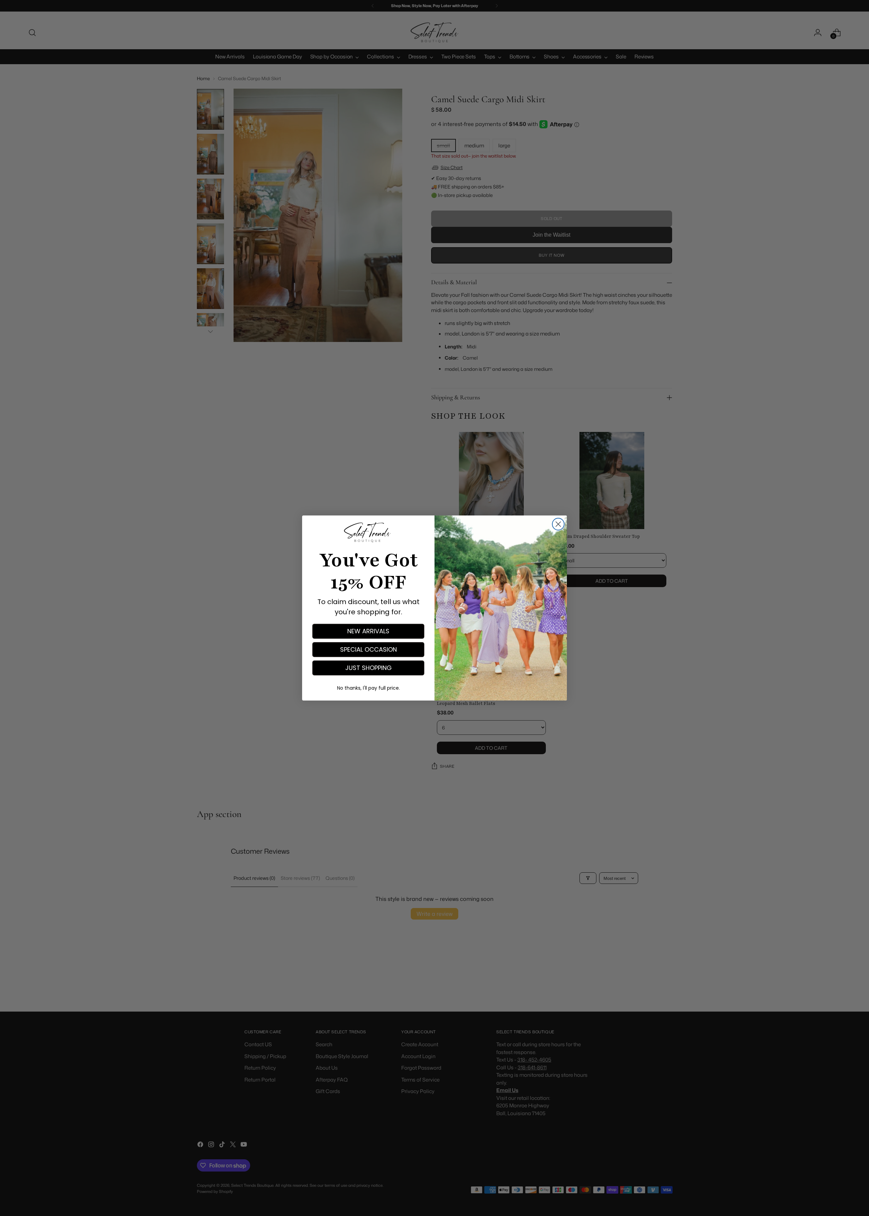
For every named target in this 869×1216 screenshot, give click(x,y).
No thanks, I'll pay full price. (368, 688)
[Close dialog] (558, 524)
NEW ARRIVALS (368, 631)
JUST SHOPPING (368, 668)
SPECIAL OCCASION (368, 649)
